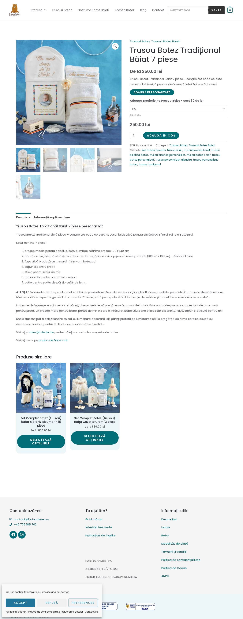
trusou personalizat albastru (173, 160)
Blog (143, 10)
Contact (158, 10)
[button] (115, 46)
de (41, 332)
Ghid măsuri (93, 519)
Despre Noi (169, 519)
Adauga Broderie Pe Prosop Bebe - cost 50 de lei (166, 101)
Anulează (135, 115)
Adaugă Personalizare (152, 92)
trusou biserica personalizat (167, 155)
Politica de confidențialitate (180, 560)
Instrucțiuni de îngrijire (100, 535)
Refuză (52, 603)
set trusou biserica (154, 150)
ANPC (165, 576)
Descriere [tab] (23, 217)
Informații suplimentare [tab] (52, 217)
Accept (20, 603)
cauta (216, 10)
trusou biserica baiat (197, 150)
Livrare (165, 527)
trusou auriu (174, 150)
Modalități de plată (174, 544)
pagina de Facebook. (53, 340)
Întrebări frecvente (98, 527)
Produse (37, 10)
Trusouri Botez (62, 10)
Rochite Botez (125, 10)
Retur (165, 535)
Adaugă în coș (161, 135)
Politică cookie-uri (16, 611)
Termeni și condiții (173, 552)
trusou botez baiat (199, 155)
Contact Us (91, 611)
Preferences (83, 603)
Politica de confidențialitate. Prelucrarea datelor (55, 611)
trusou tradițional (150, 164)
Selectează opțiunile (41, 442)
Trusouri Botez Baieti (165, 41)
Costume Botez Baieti (93, 10)
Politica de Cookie (174, 568)
